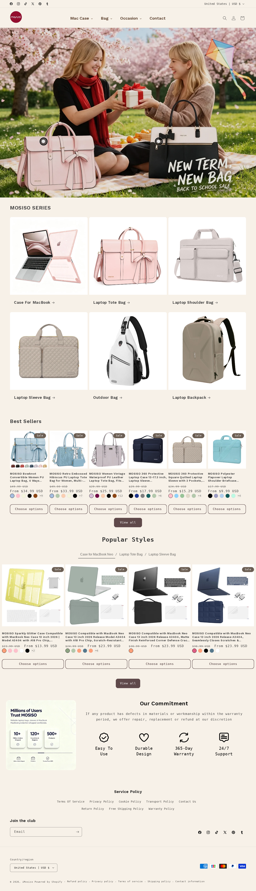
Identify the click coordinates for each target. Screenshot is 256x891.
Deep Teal (227, 496)
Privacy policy (102, 881)
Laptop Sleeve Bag (32, 397)
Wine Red (97, 496)
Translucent (217, 650)
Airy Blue (222, 496)
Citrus (4, 650)
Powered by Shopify (48, 881)
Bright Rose (10, 650)
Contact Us (187, 801)
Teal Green (148, 496)
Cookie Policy (130, 801)
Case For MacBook (32, 302)
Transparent (21, 650)
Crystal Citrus (79, 650)
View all (128, 522)
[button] (224, 18)
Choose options (29, 509)
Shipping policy (159, 881)
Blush (194, 650)
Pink (18, 496)
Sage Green (182, 496)
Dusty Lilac (91, 496)
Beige (24, 496)
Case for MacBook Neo (96, 554)
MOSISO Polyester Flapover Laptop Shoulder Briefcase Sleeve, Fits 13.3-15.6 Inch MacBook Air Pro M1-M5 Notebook (224, 477)
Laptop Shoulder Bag (193, 302)
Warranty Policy (161, 808)
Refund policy (77, 881)
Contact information (190, 881)
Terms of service (130, 881)
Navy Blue (137, 496)
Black (29, 496)
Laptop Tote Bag (109, 302)
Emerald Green (67, 650)
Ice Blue (176, 496)
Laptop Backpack (189, 397)
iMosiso (27, 881)
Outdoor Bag (105, 397)
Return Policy (93, 808)
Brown (35, 496)
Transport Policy (160, 801)
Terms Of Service (71, 801)
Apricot (63, 496)
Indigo (85, 650)
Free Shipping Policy (126, 808)
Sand (188, 496)
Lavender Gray (216, 496)
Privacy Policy (102, 801)
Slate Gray (142, 496)
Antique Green (57, 496)
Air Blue (12, 496)
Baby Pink (16, 650)
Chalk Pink (170, 496)
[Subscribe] (77, 832)
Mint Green (233, 496)
